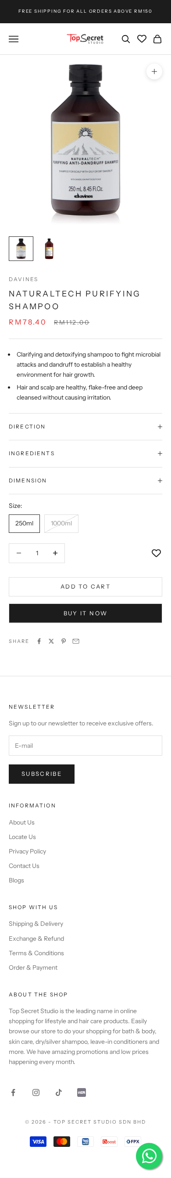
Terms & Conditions (36, 953)
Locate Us (22, 837)
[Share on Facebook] (39, 641)
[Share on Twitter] (51, 641)
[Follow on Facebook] (13, 1092)
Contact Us (24, 866)
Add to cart (85, 586)
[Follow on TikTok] (58, 1092)
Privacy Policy (27, 851)
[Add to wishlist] (156, 553)
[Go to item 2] (49, 248)
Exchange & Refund (36, 938)
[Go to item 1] (21, 248)
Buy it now (85, 613)
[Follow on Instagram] (36, 1092)
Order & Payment (33, 967)
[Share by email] (75, 641)
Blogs (16, 880)
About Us (22, 822)
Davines (23, 279)
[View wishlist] (141, 39)
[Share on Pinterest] (63, 641)
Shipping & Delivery (36, 924)
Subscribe (41, 773)
